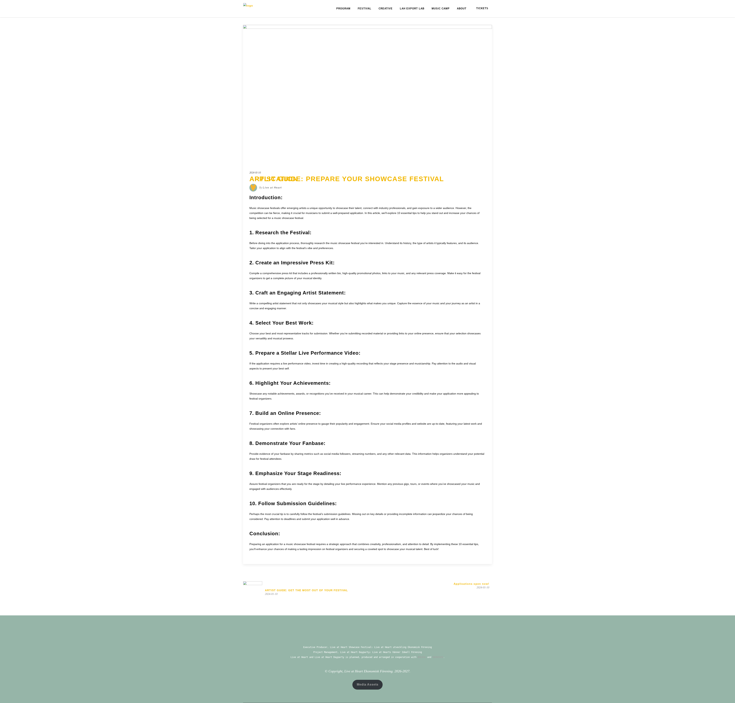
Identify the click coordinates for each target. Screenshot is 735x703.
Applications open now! (471, 583)
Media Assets (367, 684)
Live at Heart (272, 187)
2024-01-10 (255, 172)
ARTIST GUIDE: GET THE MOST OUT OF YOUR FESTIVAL (306, 590)
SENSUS (438, 657)
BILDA (422, 657)
